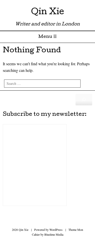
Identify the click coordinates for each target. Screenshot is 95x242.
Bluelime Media (53, 234)
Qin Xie (47, 12)
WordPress (56, 230)
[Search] (83, 99)
